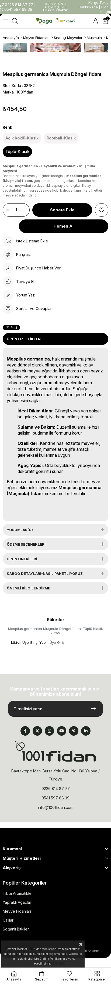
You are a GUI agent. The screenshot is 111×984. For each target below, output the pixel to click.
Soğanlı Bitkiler (16, 929)
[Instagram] (49, 731)
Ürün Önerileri (22, 559)
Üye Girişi (57, 643)
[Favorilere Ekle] (101, 210)
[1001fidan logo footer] (55, 751)
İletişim (105, 11)
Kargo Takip (98, 2)
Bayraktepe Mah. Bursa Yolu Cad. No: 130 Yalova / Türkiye (55, 775)
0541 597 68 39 (17, 9)
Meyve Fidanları (17, 911)
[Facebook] (25, 731)
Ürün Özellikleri (24, 339)
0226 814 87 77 (19, 4)
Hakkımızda (88, 7)
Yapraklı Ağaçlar (17, 902)
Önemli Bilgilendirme (28, 588)
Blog (105, 7)
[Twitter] (37, 731)
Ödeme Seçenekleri (26, 544)
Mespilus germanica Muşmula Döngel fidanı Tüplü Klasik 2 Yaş (55, 630)
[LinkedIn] (86, 731)
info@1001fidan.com (55, 807)
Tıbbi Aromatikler (18, 893)
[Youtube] (61, 731)
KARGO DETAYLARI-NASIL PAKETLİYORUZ (45, 573)
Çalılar (8, 920)
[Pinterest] (73, 731)
